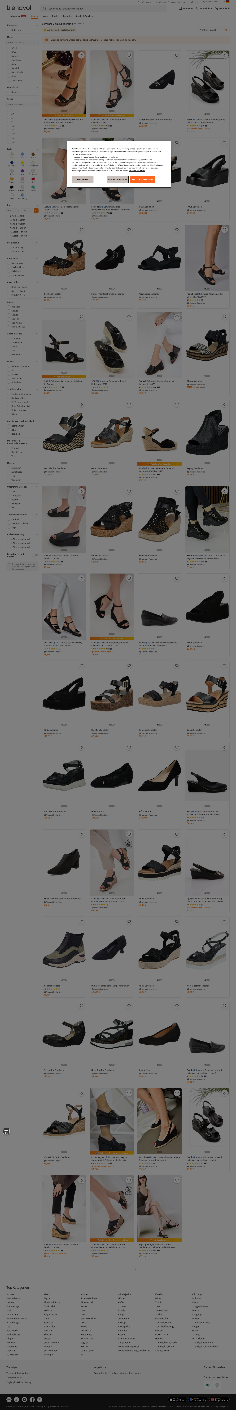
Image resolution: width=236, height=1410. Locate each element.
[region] (119, 164)
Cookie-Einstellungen (117, 179)
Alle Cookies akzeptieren (142, 179)
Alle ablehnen (82, 179)
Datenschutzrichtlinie (137, 170)
